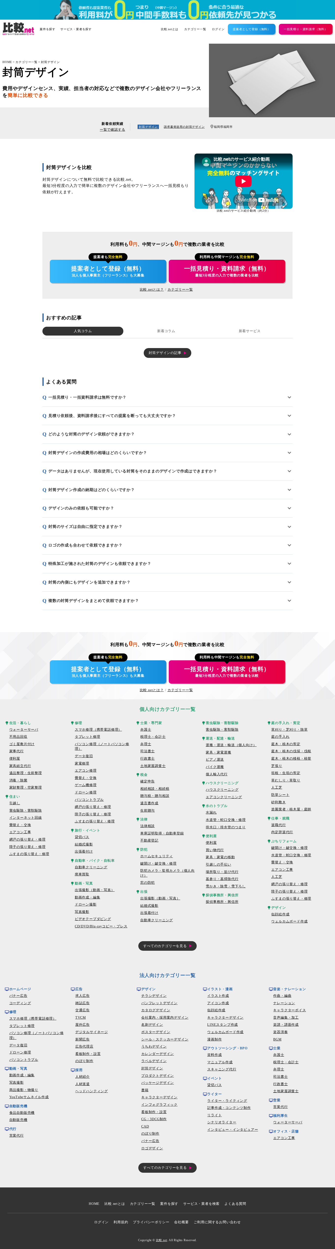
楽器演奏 (280, 1032)
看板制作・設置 (88, 1054)
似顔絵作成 (280, 914)
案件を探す (47, 29)
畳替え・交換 (20, 825)
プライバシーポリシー (151, 1222)
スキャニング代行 (221, 1069)
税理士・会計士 (153, 737)
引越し (14, 803)
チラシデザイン (154, 996)
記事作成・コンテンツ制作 (229, 1108)
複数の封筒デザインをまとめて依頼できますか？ (93, 600)
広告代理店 (84, 1046)
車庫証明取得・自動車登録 (162, 833)
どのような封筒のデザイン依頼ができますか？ (91, 434)
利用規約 (121, 1222)
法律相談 (147, 826)
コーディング (20, 1003)
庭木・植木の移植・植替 (291, 758)
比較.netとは (169, 29)
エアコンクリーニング (224, 797)
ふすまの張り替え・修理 (29, 854)
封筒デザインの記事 (165, 353)
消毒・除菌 (18, 780)
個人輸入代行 (217, 774)
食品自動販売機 (22, 1113)
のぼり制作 (84, 1061)
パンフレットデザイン (159, 1003)
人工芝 (276, 787)
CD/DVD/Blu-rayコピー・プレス (101, 926)
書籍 (145, 1090)
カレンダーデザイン (157, 1054)
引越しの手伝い (218, 864)
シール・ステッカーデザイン (164, 1039)
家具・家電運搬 (218, 752)
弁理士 (145, 744)
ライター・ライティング (227, 1101)
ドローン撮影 (86, 904)
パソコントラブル (89, 800)
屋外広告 (82, 1025)
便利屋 (14, 758)
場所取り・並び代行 (222, 872)
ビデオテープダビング (93, 919)
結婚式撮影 (84, 844)
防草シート (280, 795)
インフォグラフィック (159, 1104)
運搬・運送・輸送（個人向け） (231, 745)
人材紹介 (82, 1077)
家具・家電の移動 (220, 857)
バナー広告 (18, 996)
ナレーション (284, 1003)
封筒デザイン (50, 62)
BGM (277, 1039)
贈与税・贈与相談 (154, 796)
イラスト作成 (218, 996)
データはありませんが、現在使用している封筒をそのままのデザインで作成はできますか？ (132, 471)
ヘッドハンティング (91, 1091)
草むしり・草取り (285, 780)
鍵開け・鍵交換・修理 (158, 863)
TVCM (80, 1017)
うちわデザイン (154, 1046)
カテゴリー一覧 (195, 29)
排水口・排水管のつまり (226, 827)
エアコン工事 (20, 832)
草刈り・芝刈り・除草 (289, 729)
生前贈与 (147, 810)
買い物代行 (215, 850)
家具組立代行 (20, 766)
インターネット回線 (25, 818)
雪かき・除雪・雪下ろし (226, 886)
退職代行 (278, 825)
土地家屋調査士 (153, 766)
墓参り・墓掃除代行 (222, 879)
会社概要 (181, 1222)
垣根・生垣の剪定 (285, 773)
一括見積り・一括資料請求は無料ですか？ (87, 397)
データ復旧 (84, 756)
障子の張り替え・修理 (27, 847)
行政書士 (147, 758)
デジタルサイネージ (91, 1032)
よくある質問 (235, 1204)
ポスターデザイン (155, 1032)
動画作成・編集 (87, 897)
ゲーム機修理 (86, 785)
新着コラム (166, 331)
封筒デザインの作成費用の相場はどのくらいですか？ (97, 453)
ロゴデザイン (152, 1148)
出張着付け (84, 851)
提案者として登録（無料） (252, 29)
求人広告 (82, 996)
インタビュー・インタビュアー (232, 1130)
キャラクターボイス (289, 1010)
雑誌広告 (82, 1003)
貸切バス (82, 837)
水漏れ (211, 812)
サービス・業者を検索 (201, 1204)
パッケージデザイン (157, 1083)
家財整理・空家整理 (25, 787)
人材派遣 (82, 1084)
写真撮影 (82, 912)
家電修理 (82, 763)
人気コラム (83, 331)
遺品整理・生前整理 (25, 773)
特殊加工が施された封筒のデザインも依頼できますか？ (99, 563)
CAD (145, 1126)
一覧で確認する (112, 129)
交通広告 (82, 1010)
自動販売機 (18, 1120)
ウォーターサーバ (23, 729)
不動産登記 (149, 840)
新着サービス (250, 331)
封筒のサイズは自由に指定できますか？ (85, 526)
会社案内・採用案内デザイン (164, 1017)
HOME (7, 62)
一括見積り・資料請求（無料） (306, 29)
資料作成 (214, 1055)
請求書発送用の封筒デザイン (184, 127)
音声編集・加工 (286, 1017)
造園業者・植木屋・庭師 (291, 809)
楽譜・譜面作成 (286, 1025)
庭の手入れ (280, 737)
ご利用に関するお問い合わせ (217, 1222)
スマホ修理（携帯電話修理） (98, 729)
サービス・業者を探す (76, 29)
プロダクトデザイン (157, 1076)
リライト (214, 1115)
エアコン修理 (86, 770)
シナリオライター (221, 1122)
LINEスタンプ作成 (222, 1025)
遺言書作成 (149, 803)
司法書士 (147, 751)
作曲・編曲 (282, 996)
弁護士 (145, 729)
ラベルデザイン (154, 1061)
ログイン (218, 29)
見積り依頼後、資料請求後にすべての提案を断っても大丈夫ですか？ (112, 416)
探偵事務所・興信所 (222, 902)
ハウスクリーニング (222, 790)
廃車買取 (82, 874)
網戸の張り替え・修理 (27, 839)
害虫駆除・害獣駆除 (25, 810)
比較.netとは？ (152, 289)
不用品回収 (18, 737)
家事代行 (16, 751)
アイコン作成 (218, 1003)
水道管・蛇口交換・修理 (226, 820)
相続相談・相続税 (154, 789)
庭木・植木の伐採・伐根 (291, 751)
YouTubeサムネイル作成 (29, 1097)
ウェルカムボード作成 (289, 921)
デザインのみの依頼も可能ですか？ (81, 508)
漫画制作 (214, 1039)
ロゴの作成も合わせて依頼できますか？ (85, 545)
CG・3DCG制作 (154, 1119)
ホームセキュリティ (156, 856)
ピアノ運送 (215, 759)
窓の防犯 (147, 883)
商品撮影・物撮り (23, 1090)
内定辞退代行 (282, 832)
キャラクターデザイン (159, 1097)
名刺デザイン (152, 1025)
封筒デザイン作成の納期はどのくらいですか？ (91, 490)
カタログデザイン (155, 1010)
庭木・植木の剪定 (285, 744)
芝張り (276, 766)
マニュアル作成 (220, 1062)
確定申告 (147, 781)
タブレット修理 (87, 737)
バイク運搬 (215, 767)
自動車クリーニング (91, 867)
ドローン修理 (86, 792)
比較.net (161, 1240)
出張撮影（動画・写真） (95, 890)
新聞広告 (82, 1039)
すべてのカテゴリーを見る (165, 946)
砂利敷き (278, 802)
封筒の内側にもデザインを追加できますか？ (89, 582)
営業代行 (16, 1135)
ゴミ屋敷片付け (22, 744)
